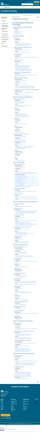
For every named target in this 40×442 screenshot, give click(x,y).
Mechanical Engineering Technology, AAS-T (21, 229)
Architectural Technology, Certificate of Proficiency (22, 105)
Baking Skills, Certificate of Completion (21, 114)
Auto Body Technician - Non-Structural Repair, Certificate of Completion (25, 362)
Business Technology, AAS (19, 62)
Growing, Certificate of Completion (20, 148)
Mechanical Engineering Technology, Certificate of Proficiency (24, 233)
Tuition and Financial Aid (5, 37)
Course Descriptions (5, 31)
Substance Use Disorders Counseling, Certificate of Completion (24, 256)
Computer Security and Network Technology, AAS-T (22, 334)
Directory (3, 43)
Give (31, 1)
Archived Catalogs (4, 46)
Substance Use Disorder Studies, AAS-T (21, 253)
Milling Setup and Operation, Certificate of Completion (23, 223)
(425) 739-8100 (3, 395)
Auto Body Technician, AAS (19, 358)
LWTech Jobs (13, 402)
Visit (28, 1)
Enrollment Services (5, 35)
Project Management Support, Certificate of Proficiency (23, 70)
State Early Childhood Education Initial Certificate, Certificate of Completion (26, 173)
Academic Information (5, 39)
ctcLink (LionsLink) (2, 406)
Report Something (5, 415)
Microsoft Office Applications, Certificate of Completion (23, 69)
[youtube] (8, 418)
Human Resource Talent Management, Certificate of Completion (24, 87)
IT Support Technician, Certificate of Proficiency (22, 337)
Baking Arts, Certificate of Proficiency (20, 113)
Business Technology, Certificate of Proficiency (22, 67)
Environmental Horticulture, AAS (20, 143)
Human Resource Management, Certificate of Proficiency (23, 85)
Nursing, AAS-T (17, 297)
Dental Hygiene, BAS (18, 271)
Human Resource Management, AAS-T (21, 83)
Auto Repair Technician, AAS (19, 369)
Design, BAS (17, 128)
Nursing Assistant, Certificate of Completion (21, 299)
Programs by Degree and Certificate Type (5, 26)
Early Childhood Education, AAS (20, 169)
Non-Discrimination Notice (14, 404)
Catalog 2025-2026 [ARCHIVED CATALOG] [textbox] (28, 15)
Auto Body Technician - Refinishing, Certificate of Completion (24, 363)
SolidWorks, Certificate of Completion (21, 234)
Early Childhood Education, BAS (20, 167)
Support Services (4, 41)
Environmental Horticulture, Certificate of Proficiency (23, 147)
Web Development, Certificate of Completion (22, 351)
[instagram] (3, 418)
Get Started (36, 1)
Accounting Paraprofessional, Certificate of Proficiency (23, 44)
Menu (36, 4)
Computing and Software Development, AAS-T (22, 345)
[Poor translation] (3, 430)
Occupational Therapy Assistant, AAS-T (21, 304)
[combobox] (31, 15)
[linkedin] (5, 418)
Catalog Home (4, 20)
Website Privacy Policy (13, 410)
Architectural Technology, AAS (19, 101)
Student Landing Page (25, 402)
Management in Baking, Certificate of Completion (22, 115)
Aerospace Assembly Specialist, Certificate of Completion (23, 206)
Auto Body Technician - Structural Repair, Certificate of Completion (25, 364)
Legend (2, 408)
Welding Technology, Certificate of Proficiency (22, 242)
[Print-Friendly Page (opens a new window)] (37, 17)
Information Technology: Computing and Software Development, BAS (25, 343)
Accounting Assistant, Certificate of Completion (22, 43)
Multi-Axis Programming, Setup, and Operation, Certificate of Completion (26, 224)
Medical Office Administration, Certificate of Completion (23, 292)
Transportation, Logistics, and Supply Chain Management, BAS (24, 92)
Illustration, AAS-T (18, 155)
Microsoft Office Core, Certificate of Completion (22, 66)
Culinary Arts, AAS (18, 121)
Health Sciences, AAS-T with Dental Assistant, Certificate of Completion (25, 281)
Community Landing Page (25, 407)
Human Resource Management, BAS (20, 80)
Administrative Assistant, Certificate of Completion (22, 65)
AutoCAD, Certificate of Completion (20, 232)
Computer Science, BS (18, 325)
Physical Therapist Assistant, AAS (20, 308)
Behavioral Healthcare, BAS (19, 249)
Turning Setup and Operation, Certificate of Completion (23, 225)
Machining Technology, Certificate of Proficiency (22, 222)
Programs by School (5, 23)
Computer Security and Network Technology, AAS (22, 333)
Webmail (2, 409)
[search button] (32, 4)
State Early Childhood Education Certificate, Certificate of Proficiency (25, 172)
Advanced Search (3, 18)
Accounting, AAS (17, 40)
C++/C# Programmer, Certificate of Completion (22, 348)
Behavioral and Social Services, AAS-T (20, 252)
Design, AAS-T (17, 131)
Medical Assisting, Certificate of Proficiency (21, 291)
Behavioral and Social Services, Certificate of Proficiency (23, 255)
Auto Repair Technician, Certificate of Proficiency (22, 372)
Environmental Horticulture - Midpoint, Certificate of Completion (24, 146)
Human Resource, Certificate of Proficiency (21, 68)
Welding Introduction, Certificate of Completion (22, 241)
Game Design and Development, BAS (20, 136)
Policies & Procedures (12, 407)
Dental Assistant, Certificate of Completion (21, 266)
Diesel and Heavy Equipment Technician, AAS (22, 378)
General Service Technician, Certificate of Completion (23, 373)
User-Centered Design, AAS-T (19, 132)
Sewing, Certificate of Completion (20, 160)
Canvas (2, 403)
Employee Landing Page (26, 404)
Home (2, 7)
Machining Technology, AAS (19, 217)
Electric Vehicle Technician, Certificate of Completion (23, 374)
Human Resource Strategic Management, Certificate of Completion (25, 86)
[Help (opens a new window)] (38, 17)
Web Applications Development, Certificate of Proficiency (23, 350)
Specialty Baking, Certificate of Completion (21, 116)
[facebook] (1, 418)
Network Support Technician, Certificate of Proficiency (23, 338)
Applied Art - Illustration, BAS (19, 153)
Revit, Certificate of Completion (20, 106)
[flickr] (10, 418)
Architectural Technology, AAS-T (20, 102)
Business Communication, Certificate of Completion (23, 52)
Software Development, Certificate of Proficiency (22, 349)
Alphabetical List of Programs (4, 29)
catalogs (7, 425)
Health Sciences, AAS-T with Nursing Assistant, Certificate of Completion (26, 284)
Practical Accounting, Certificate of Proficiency (22, 45)
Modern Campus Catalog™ (31, 425)
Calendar (2, 402)
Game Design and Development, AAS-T (21, 139)
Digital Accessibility (14, 401)
